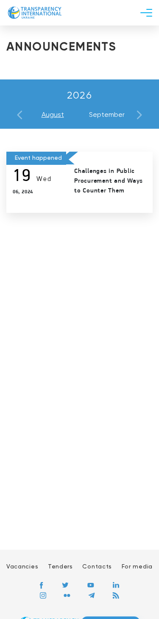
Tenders (60, 567)
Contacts (97, 567)
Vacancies (22, 567)
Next (139, 115)
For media (137, 567)
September (107, 115)
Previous (19, 115)
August (53, 115)
